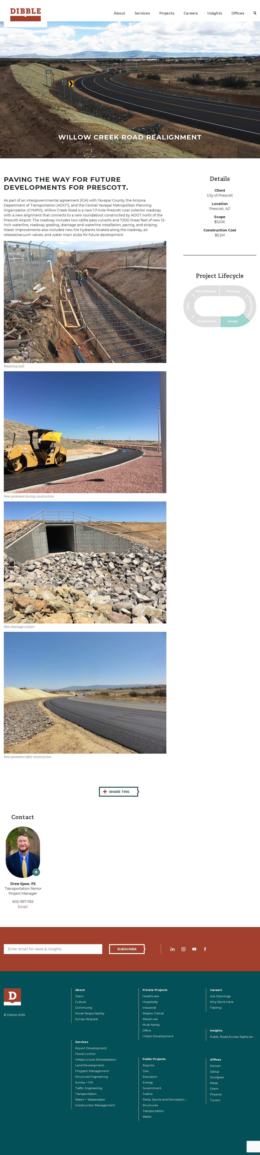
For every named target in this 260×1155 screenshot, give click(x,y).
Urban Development (158, 1036)
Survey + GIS (84, 1082)
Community (83, 1007)
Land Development (89, 1065)
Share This (116, 791)
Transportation (86, 1094)
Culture (80, 1002)
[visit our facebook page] (205, 949)
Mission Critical (153, 1013)
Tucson (215, 1100)
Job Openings (220, 996)
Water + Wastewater (90, 1099)
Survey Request (86, 1019)
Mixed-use (150, 1019)
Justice (148, 1094)
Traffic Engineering (88, 1088)
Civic (146, 1071)
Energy (148, 1082)
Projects (166, 13)
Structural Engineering (91, 1076)
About (119, 13)
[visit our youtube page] (194, 949)
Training (215, 1007)
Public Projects (154, 1059)
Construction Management (95, 1105)
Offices (237, 13)
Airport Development (91, 1048)
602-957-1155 (22, 902)
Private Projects (155, 990)
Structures (150, 1105)
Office (147, 1030)
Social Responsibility (89, 1013)
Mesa (214, 1083)
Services (142, 13)
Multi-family (151, 1025)
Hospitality (150, 1002)
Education (150, 1076)
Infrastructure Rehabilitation (95, 1059)
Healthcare (151, 996)
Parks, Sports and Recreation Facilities (170, 1099)
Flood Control (85, 1054)
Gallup (214, 1071)
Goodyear (217, 1077)
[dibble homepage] (12, 996)
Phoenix (216, 1094)
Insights (214, 13)
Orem (214, 1088)
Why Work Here (222, 1002)
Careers (191, 13)
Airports (148, 1065)
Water (147, 1116)
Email (23, 907)
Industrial (149, 1007)
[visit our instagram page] (183, 949)
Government (152, 1088)
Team (79, 996)
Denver (215, 1066)
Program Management (92, 1071)
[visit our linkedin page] (173, 949)
